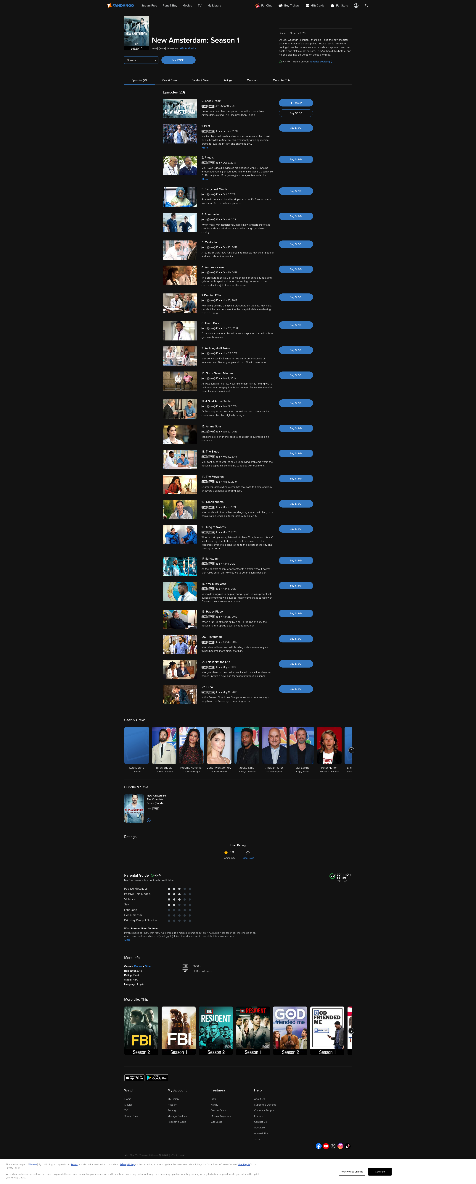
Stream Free (131, 1116)
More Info (252, 80)
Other (148, 966)
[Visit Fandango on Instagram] (340, 1146)
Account (172, 1104)
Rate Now (248, 858)
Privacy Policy (127, 1164)
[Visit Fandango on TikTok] (348, 1146)
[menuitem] (314, 5)
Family (214, 1104)
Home (127, 1099)
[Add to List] (149, 820)
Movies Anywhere (221, 1116)
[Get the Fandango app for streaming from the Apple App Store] (134, 1077)
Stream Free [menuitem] (149, 5)
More (205, 147)
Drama (138, 966)
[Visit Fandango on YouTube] (326, 1146)
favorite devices (319, 61)
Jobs (257, 1139)
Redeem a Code (177, 1121)
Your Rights (244, 1164)
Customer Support (264, 1110)
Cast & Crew (169, 80)
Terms (74, 1164)
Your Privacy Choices (352, 1171)
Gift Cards (216, 1121)
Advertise (259, 1127)
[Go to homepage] (121, 5)
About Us (259, 1099)
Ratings (227, 80)
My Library (173, 1099)
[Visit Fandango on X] (333, 1146)
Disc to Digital (218, 1110)
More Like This (281, 80)
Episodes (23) (139, 80)
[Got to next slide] (351, 750)
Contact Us (260, 1121)
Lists (213, 1099)
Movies (128, 1104)
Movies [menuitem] (187, 5)
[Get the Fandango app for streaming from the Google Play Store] (157, 1077)
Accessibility (261, 1133)
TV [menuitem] (200, 5)
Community (229, 858)
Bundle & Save (200, 80)
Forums (258, 1116)
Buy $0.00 (296, 113)
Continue (380, 1171)
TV (126, 1110)
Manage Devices (177, 1116)
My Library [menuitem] (214, 5)
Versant (33, 1164)
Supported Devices (265, 1104)
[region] (238, 1171)
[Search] (366, 5)
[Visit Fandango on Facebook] (319, 1146)
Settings (172, 1110)
